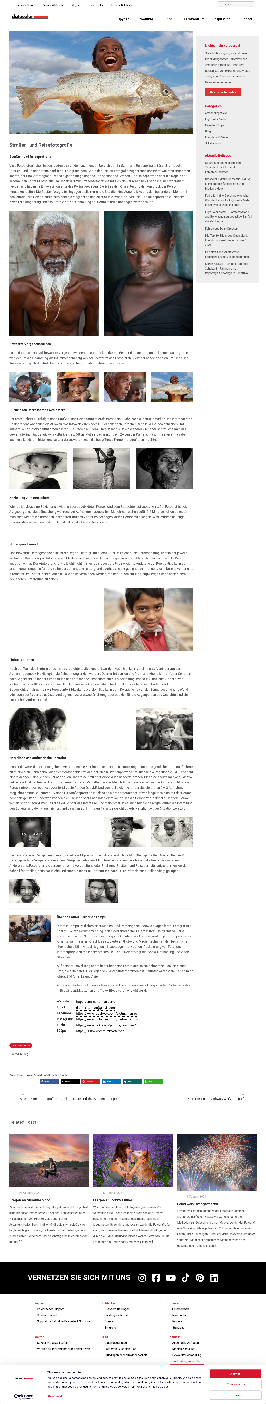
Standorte (178, 1327)
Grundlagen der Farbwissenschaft (126, 1355)
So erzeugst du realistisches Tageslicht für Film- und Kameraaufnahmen (223, 167)
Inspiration (222, 19)
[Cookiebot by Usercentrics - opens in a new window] (23, 1397)
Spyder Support (47, 1315)
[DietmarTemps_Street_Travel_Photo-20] (125, 832)
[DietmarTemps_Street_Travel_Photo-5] (125, 387)
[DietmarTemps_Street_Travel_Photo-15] (38, 729)
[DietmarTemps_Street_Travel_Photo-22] (25, 891)
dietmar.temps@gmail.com (95, 1008)
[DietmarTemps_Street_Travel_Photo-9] (164, 468)
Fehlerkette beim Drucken (221, 228)
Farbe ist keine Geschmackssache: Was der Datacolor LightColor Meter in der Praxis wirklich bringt (227, 200)
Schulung (110, 1327)
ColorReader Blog (116, 1342)
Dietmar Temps (21, 1045)
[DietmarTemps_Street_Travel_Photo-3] (30, 387)
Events (109, 1321)
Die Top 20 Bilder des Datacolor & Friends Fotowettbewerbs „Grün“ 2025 (226, 240)
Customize (233, 1384)
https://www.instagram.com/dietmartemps (107, 1019)
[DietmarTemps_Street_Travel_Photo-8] (101, 468)
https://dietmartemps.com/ (95, 1002)
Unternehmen (180, 1309)
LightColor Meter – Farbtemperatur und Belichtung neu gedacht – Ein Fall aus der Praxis (228, 216)
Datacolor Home (25, 5)
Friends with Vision (217, 137)
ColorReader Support (50, 1309)
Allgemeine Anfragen (185, 1342)
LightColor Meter (215, 119)
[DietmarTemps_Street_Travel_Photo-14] (148, 619)
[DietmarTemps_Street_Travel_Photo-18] (30, 832)
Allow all (235, 1373)
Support (245, 19)
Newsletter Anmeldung (186, 1355)
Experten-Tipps (215, 125)
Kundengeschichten (117, 1315)
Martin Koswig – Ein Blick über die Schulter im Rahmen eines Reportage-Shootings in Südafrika (226, 268)
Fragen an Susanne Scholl (30, 1200)
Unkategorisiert (214, 143)
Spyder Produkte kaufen (52, 1342)
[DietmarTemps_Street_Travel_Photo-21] (172, 832)
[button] (49, 1081)
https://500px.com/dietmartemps (100, 1031)
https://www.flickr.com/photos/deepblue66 (107, 1025)
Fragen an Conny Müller (112, 1200)
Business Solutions (53, 5)
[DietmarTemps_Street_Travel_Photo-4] (78, 387)
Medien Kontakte (183, 1349)
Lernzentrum (194, 19)
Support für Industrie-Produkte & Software (64, 1321)
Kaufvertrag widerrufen (186, 1361)
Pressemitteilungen (117, 1309)
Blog (25, 1054)
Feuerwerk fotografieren (197, 1204)
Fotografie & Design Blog (120, 1349)
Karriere (177, 1321)
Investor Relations (121, 5)
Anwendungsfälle (216, 113)
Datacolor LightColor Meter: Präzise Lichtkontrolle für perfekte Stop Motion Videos (227, 183)
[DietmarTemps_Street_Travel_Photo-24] (101, 891)
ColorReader (96, 5)
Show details (55, 1396)
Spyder (76, 5)
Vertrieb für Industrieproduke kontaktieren (63, 1349)
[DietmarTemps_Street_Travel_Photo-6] (172, 387)
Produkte (146, 19)
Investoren (179, 1315)
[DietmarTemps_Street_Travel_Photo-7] (38, 468)
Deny (236, 1395)
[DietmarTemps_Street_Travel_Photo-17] (164, 729)
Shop (168, 19)
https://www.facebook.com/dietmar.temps (107, 1013)
